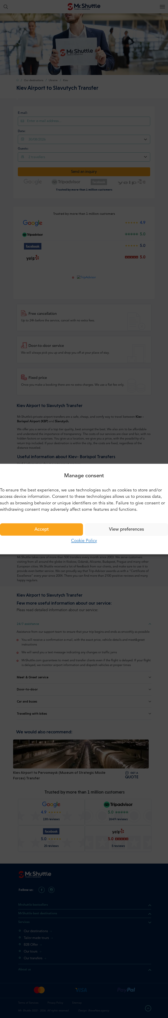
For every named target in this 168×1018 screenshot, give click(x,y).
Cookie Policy (84, 541)
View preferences (126, 529)
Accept (41, 529)
